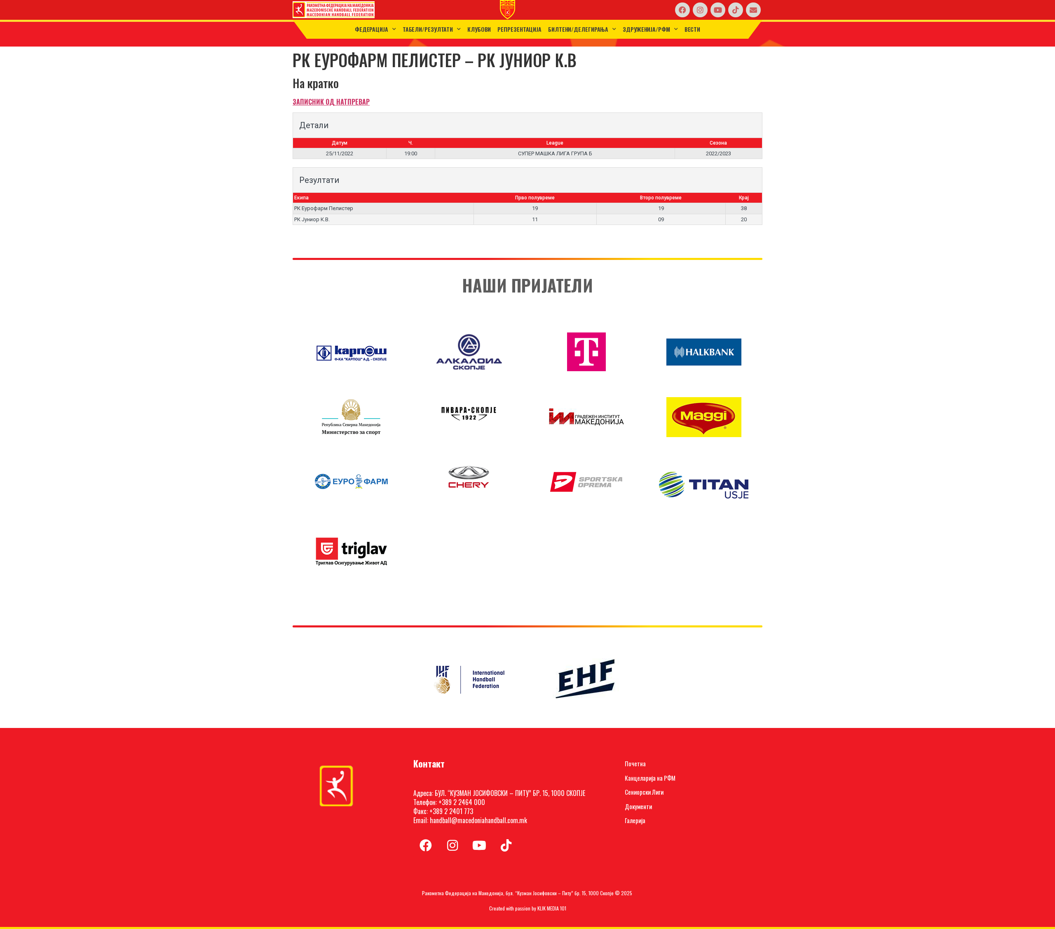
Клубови (479, 29)
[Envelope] (753, 9)
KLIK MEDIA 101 (551, 908)
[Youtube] (717, 9)
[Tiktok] (735, 9)
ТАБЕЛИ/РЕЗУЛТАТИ (428, 29)
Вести (693, 29)
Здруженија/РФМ (646, 29)
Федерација (371, 29)
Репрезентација (519, 29)
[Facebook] (682, 9)
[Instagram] (700, 9)
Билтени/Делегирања (578, 29)
